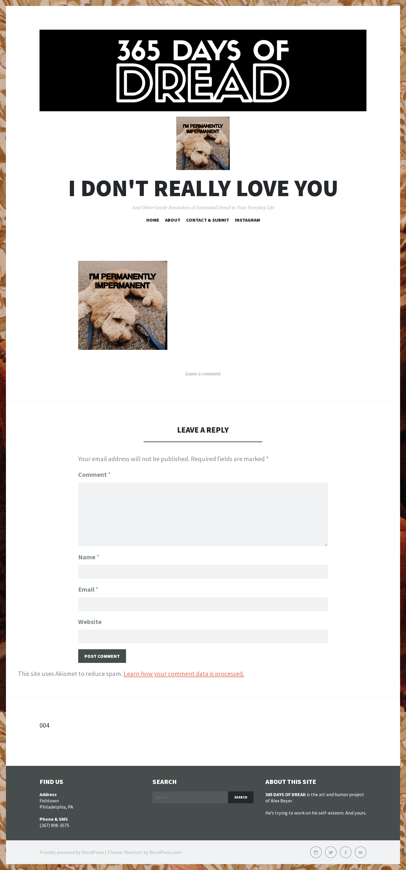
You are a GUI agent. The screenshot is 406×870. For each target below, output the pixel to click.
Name (88, 557)
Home (152, 220)
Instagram (247, 220)
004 (44, 725)
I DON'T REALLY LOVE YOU (203, 188)
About (172, 220)
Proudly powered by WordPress (72, 852)
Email (88, 589)
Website (90, 621)
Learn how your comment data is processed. (184, 673)
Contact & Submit (207, 220)
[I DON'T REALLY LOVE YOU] (203, 70)
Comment (94, 474)
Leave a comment (203, 373)
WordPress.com (166, 852)
